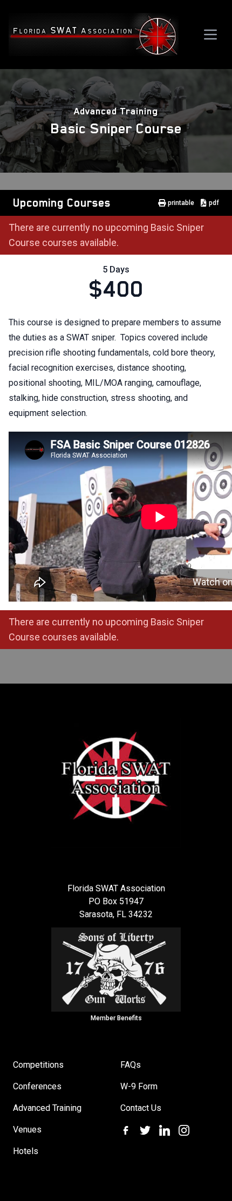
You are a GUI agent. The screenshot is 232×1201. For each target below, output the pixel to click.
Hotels (25, 1151)
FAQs (130, 1065)
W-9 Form (139, 1086)
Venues (27, 1129)
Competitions (38, 1065)
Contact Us (140, 1108)
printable (181, 203)
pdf (214, 203)
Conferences (37, 1086)
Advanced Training (116, 111)
